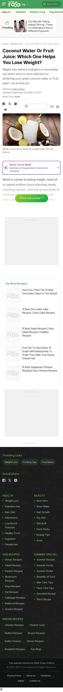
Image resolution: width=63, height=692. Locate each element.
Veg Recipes (11, 554)
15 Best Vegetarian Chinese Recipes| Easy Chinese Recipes (39, 369)
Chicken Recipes (14, 625)
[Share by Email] (52, 107)
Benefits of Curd (46, 576)
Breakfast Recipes (15, 649)
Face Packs (43, 529)
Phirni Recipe (44, 599)
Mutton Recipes (13, 633)
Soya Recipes (12, 586)
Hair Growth (43, 512)
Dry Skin (41, 517)
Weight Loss (16, 43)
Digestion (10, 538)
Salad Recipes (13, 565)
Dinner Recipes (13, 559)
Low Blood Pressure (11, 525)
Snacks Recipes (14, 609)
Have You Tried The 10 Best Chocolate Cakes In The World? (39, 291)
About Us (31, 675)
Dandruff (41, 523)
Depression (11, 517)
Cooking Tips (29, 462)
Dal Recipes (11, 592)
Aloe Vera (42, 500)
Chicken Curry (37, 625)
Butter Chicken (13, 641)
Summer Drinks (45, 571)
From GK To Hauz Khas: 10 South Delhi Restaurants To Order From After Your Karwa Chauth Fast (38, 353)
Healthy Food (12, 533)
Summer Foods (45, 565)
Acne (39, 540)
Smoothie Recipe (46, 593)
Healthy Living (37, 12)
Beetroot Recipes (15, 603)
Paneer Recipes (14, 571)
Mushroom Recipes (11, 578)
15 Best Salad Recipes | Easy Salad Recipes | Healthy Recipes (38, 332)
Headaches (11, 544)
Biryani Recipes (36, 633)
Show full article (30, 198)
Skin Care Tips (45, 582)
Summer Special (45, 554)
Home (6, 43)
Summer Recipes (46, 559)
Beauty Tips (43, 534)
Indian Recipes (13, 619)
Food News (47, 462)
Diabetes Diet (12, 506)
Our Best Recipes (16, 283)
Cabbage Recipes (15, 597)
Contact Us (34, 681)
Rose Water (43, 506)
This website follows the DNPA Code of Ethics (31, 663)
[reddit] (5, 109)
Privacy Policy (14, 675)
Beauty (39, 495)
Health (6, 12)
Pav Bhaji (36, 649)
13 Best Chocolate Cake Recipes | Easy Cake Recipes (38, 311)
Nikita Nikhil (19, 89)
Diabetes (21, 12)
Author (21, 681)
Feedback (46, 675)
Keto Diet (10, 512)
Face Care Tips (45, 588)
